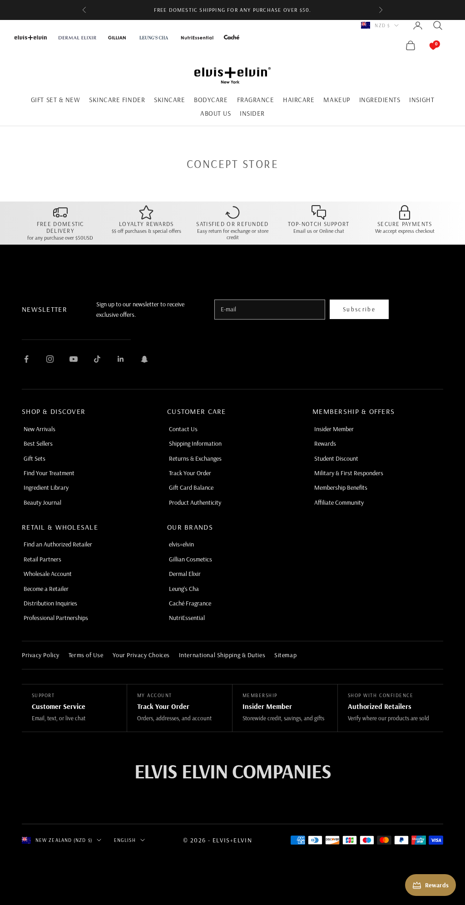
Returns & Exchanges (195, 458)
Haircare (298, 99)
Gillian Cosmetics (190, 559)
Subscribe (359, 309)
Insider (252, 113)
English (125, 840)
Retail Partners (42, 559)
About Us (215, 113)
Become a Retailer (46, 589)
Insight (421, 99)
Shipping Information (195, 443)
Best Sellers (38, 443)
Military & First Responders (348, 473)
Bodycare (211, 99)
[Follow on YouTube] (73, 359)
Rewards (325, 443)
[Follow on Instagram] (49, 359)
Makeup (336, 99)
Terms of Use (86, 655)
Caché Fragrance (190, 603)
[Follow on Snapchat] (144, 359)
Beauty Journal (42, 502)
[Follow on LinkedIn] (120, 359)
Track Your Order (190, 473)
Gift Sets (34, 458)
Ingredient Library (46, 487)
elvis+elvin (181, 544)
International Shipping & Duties (222, 655)
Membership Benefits (340, 487)
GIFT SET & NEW (55, 99)
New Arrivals (39, 429)
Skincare (169, 99)
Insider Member (334, 429)
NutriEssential (187, 618)
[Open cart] (424, 45)
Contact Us (183, 429)
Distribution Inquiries (50, 603)
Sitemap (285, 655)
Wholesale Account (48, 574)
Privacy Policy (40, 655)
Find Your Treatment (49, 473)
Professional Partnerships (56, 618)
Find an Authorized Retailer (58, 544)
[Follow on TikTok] (97, 359)
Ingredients (380, 99)
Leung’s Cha (184, 589)
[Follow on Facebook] (26, 359)
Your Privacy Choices (141, 655)
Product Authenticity (195, 502)
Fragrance (255, 99)
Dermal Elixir (185, 574)
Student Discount (336, 458)
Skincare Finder (117, 99)
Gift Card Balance (191, 487)
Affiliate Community (339, 502)
